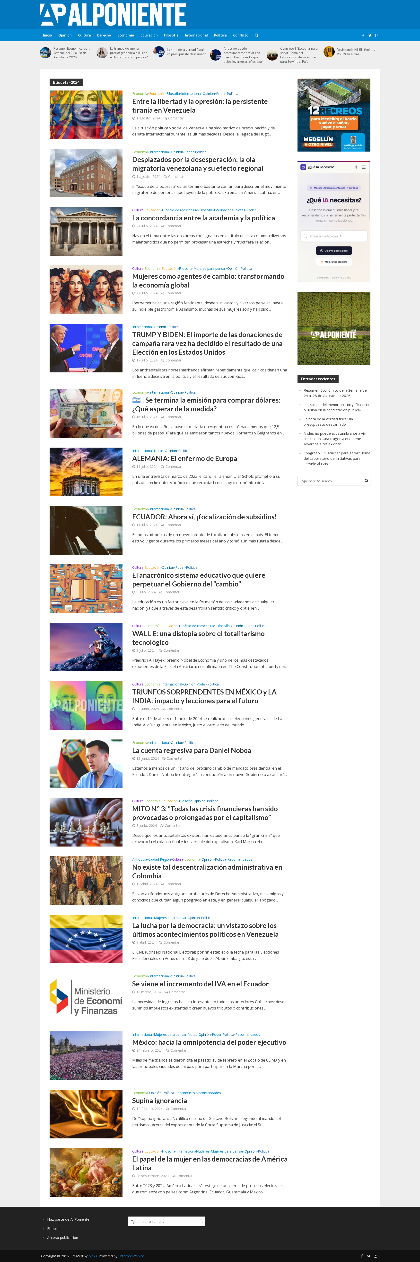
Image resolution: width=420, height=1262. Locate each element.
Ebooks (53, 1228)
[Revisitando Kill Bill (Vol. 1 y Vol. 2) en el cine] (329, 51)
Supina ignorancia (159, 1100)
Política (220, 35)
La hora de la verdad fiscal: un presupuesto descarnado (187, 52)
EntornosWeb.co (131, 1256)
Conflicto (240, 35)
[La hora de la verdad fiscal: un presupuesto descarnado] (159, 51)
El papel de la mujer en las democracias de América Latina (210, 1163)
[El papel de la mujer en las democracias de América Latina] (86, 1172)
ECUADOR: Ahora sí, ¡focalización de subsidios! (204, 517)
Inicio (47, 35)
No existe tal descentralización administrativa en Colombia (207, 871)
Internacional (196, 35)
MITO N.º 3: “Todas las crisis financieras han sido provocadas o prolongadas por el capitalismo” (205, 812)
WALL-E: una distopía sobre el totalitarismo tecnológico (198, 637)
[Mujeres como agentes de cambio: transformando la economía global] (86, 289)
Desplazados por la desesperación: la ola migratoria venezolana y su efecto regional (197, 163)
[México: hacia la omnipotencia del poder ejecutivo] (86, 1055)
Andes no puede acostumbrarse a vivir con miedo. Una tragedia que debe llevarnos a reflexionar (243, 54)
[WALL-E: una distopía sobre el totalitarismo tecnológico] (86, 646)
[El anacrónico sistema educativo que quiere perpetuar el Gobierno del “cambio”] (86, 588)
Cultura (84, 35)
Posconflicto (185, 1093)
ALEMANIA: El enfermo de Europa (184, 458)
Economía (125, 35)
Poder (221, 94)
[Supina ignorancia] (86, 1114)
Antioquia (139, 860)
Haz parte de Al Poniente (68, 1219)
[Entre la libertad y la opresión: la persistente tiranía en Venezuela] (86, 114)
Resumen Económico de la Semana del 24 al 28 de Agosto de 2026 (71, 52)
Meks (92, 1256)
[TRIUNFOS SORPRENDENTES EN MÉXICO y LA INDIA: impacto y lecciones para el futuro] (86, 705)
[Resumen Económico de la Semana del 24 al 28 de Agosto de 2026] (45, 52)
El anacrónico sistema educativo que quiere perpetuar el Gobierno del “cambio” (198, 579)
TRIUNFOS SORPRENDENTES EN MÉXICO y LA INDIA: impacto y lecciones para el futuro (204, 696)
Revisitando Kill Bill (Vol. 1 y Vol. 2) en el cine (356, 52)
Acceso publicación (62, 1237)
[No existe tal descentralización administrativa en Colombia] (86, 880)
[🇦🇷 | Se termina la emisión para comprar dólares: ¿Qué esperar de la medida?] (86, 413)
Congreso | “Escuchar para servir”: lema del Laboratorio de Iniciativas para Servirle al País (299, 54)
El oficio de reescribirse (180, 210)
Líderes (204, 1152)
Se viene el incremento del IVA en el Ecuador (200, 984)
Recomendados (240, 860)
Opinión (65, 35)
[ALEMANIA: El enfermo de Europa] (86, 471)
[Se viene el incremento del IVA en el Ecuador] (86, 997)
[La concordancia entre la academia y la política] (86, 231)
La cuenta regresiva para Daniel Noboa (191, 750)
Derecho (104, 35)
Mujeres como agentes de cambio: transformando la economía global (208, 280)
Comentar (176, 118)
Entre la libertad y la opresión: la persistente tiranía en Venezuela (200, 105)
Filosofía (171, 35)
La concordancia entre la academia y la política (203, 218)
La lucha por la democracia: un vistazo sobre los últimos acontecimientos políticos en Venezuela (205, 929)
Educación (149, 35)
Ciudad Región (159, 860)
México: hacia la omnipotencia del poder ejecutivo (209, 1042)
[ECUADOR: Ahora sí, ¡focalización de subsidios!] (86, 530)
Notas (240, 210)
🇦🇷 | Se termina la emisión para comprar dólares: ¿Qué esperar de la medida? (206, 404)
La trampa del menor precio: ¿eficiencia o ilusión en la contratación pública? (129, 52)
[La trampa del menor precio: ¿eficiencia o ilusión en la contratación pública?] (102, 52)
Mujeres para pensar (209, 269)
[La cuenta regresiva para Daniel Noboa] (86, 763)
